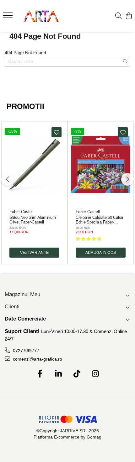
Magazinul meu (22, 294)
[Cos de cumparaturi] (128, 16)
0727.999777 (25, 350)
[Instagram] (95, 374)
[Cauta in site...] (118, 16)
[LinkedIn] (58, 374)
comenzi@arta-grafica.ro (37, 359)
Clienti (12, 307)
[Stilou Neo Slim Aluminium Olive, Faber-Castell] (34, 164)
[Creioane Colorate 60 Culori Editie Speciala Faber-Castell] (100, 164)
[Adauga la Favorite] (56, 132)
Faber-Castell (21, 211)
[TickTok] (76, 374)
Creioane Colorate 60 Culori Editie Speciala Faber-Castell (99, 219)
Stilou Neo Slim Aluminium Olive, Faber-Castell (32, 219)
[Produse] (8, 17)
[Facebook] (39, 374)
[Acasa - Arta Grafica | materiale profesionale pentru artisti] (41, 16)
